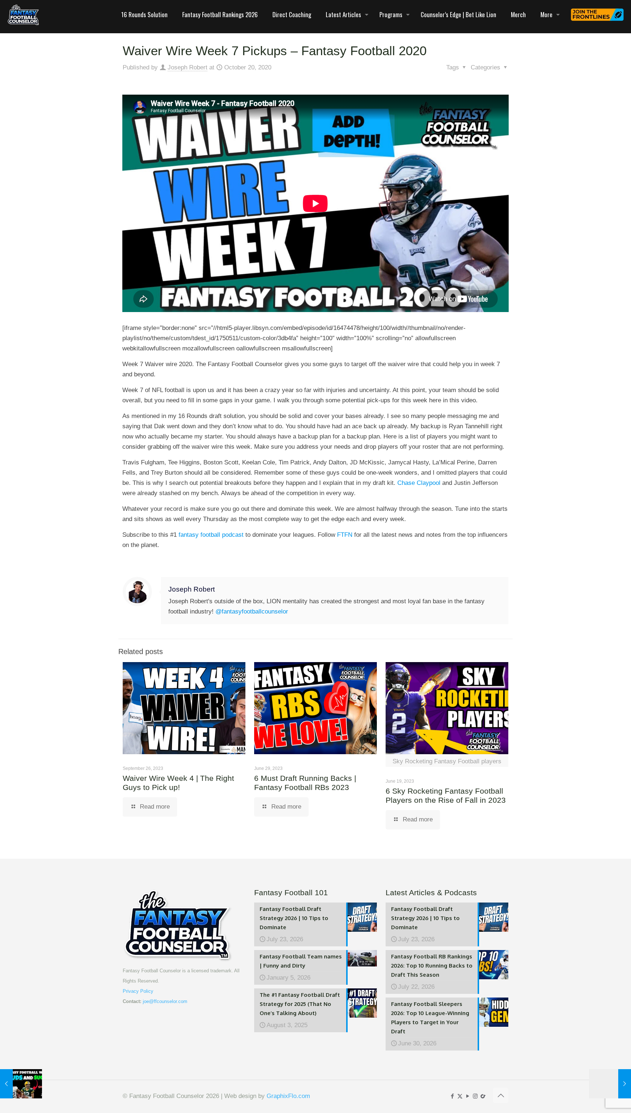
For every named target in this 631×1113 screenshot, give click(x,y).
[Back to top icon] (500, 1095)
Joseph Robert (187, 67)
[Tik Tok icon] (483, 1096)
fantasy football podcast (211, 534)
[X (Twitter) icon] (460, 1096)
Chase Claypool (418, 482)
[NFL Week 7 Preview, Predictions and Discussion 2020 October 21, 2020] (610, 1083)
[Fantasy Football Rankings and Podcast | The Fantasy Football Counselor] (23, 14)
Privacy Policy (138, 991)
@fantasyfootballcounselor (251, 611)
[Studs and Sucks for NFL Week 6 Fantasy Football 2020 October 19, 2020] (21, 1083)
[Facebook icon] (452, 1096)
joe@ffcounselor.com (165, 1001)
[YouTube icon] (467, 1096)
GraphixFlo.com (288, 1096)
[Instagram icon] (475, 1096)
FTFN (343, 534)
